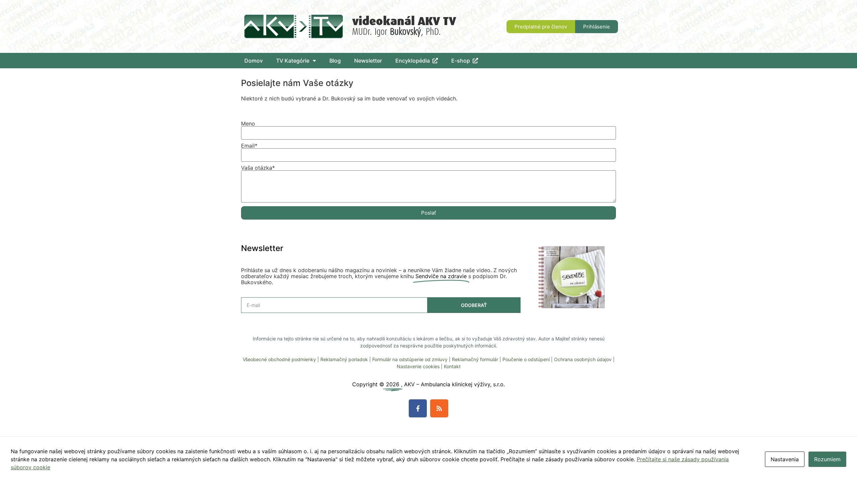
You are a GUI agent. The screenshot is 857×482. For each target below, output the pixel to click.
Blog (335, 60)
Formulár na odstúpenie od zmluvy (410, 359)
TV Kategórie (292, 60)
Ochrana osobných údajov (583, 359)
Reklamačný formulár (475, 359)
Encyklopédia (414, 60)
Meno (248, 123)
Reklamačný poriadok (344, 359)
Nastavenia (785, 459)
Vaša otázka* (258, 167)
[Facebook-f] (418, 408)
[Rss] (439, 408)
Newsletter (368, 60)
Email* (249, 145)
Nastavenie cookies (418, 366)
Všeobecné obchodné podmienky (279, 359)
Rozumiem (827, 459)
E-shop (462, 60)
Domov (253, 60)
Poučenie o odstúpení (526, 359)
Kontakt (452, 366)
